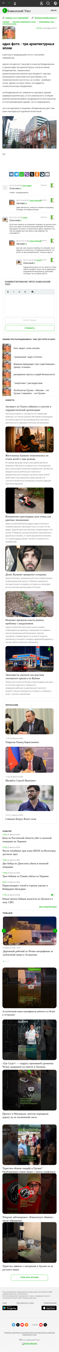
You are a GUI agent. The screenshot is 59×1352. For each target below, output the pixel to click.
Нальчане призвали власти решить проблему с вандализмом (24, 621)
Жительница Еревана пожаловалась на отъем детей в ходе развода (26, 457)
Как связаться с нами (25, 1303)
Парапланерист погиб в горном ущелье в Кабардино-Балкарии (25, 887)
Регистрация (29, 320)
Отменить (30, 328)
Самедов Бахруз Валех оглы (20, 818)
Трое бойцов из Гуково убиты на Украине (25, 876)
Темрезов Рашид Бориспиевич (22, 742)
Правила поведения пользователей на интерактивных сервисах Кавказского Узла (29, 1334)
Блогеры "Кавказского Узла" (24, 22)
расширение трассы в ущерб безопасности (34, 374)
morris (24, 218)
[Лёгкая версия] (15, 3)
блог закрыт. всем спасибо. (27, 348)
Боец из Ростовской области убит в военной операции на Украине (27, 839)
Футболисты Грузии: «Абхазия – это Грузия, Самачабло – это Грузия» (31, 392)
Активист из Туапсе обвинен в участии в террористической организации (28, 408)
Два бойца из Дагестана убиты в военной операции (25, 865)
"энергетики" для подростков (28, 382)
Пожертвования (50, 1303)
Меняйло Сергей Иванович (20, 780)
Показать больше (29, 1277)
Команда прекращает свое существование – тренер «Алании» (35, 365)
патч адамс (27, 186)
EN (9, 3)
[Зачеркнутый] (25, 291)
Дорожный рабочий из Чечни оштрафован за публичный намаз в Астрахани (28, 952)
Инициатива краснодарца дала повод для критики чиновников (28, 518)
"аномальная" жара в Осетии (28, 356)
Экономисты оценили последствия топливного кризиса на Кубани (24, 676)
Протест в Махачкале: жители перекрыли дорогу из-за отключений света (25, 1115)
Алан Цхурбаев (35, 200)
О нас (4, 1303)
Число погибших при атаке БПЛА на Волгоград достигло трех (29, 852)
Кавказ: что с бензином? (17, 18)
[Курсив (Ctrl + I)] (13, 291)
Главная (5, 22)
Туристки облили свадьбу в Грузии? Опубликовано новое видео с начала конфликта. (29, 1169)
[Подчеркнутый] (19, 291)
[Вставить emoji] (32, 291)
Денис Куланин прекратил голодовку (26, 574)
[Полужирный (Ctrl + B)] (8, 291)
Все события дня (48, 907)
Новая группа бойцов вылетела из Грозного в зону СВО (27, 900)
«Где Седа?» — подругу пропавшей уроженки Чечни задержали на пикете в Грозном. (27, 1064)
